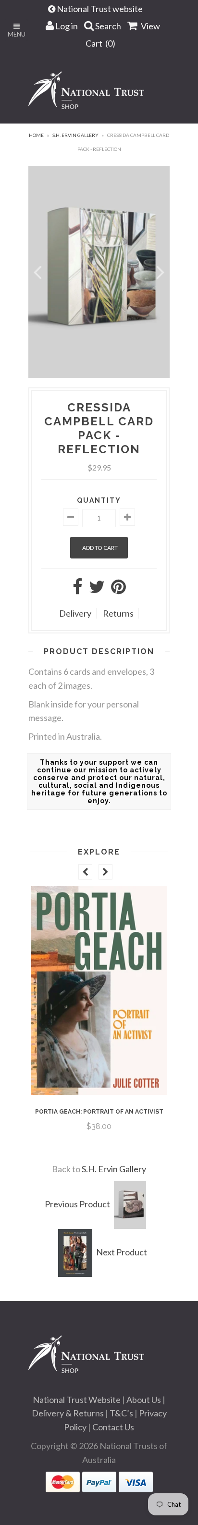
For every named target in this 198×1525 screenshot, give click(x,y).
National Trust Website (77, 1399)
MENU (16, 34)
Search (107, 26)
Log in (66, 26)
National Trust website (100, 8)
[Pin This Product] (118, 589)
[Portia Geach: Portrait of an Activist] (99, 1091)
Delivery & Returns (68, 1413)
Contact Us (113, 1427)
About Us (143, 1399)
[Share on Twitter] (97, 589)
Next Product (121, 1252)
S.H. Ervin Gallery (75, 135)
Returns (118, 613)
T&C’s (121, 1413)
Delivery (75, 613)
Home (36, 135)
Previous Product (77, 1204)
